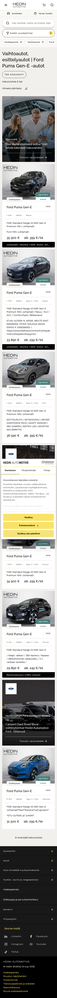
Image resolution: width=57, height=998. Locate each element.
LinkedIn (16, 936)
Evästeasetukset (27, 525)
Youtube (41, 944)
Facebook (42, 936)
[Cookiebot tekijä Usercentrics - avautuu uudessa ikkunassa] (42, 462)
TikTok (15, 952)
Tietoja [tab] (47, 470)
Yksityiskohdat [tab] (28, 470)
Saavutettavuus (11, 987)
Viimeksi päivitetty (12, 88)
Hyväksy (28, 517)
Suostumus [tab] (10, 470)
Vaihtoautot (34, 42)
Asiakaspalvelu (11, 889)
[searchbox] (31, 23)
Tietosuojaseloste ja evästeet (19, 983)
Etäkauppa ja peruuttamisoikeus (20, 899)
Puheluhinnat (10, 980)
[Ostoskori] (44, 5)
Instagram (17, 944)
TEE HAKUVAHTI (14, 74)
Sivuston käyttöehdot (14, 976)
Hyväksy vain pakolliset (28, 533)
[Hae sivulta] (52, 5)
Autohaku (17, 13)
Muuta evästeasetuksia (15, 991)
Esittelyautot (11, 42)
